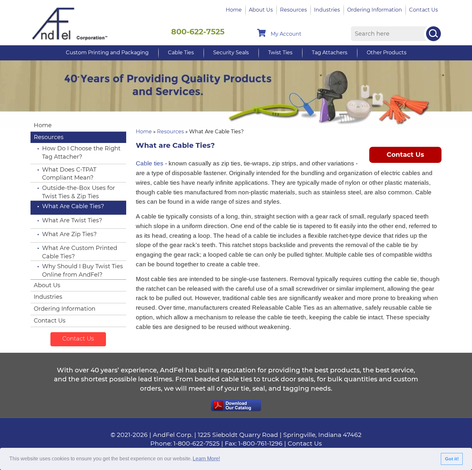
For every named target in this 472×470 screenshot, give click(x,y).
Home (234, 10)
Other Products (386, 52)
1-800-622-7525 (196, 443)
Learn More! (206, 458)
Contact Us (423, 10)
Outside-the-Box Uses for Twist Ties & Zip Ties (78, 192)
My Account (286, 34)
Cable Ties (181, 52)
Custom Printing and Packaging (107, 52)
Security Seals (231, 52)
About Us (261, 10)
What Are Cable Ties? (73, 206)
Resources (293, 10)
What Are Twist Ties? (72, 220)
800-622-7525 (197, 31)
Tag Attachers (329, 52)
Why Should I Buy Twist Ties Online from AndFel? (82, 270)
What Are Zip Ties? (69, 234)
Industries (327, 10)
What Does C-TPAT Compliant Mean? (69, 174)
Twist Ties (280, 52)
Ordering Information (374, 10)
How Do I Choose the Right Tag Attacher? (81, 152)
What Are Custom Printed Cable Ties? (79, 252)
